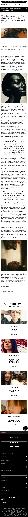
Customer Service (5, 460)
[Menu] (26, 4)
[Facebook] (9, 497)
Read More (14, 334)
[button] (26, 4)
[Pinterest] (18, 497)
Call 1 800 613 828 (14, 446)
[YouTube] (14, 497)
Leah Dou (14, 420)
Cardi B (14, 391)
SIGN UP (3, 291)
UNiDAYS (3, 473)
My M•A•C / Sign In (5, 456)
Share (2, 41)
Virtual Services (4, 477)
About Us (3, 463)
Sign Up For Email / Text (6, 483)
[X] (11, 497)
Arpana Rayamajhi (14, 361)
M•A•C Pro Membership (6, 470)
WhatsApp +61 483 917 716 (7, 453)
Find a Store (3, 467)
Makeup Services (5, 480)
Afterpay (3, 487)
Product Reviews (5, 490)
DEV (14, 330)
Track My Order (14, 442)
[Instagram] (16, 497)
